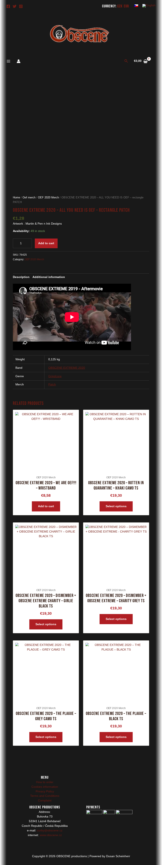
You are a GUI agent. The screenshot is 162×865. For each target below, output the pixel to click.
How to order (44, 782)
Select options (116, 506)
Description (21, 277)
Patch (52, 384)
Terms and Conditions (44, 795)
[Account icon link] (18, 61)
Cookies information (44, 786)
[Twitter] (14, 6)
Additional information (48, 277)
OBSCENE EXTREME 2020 (66, 367)
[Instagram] (21, 6)
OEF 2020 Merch (48, 197)
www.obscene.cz (51, 835)
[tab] (21, 277)
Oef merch (29, 197)
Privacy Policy (45, 791)
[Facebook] (8, 6)
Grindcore (55, 376)
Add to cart (46, 243)
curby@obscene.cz (49, 830)
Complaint (44, 800)
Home (16, 197)
